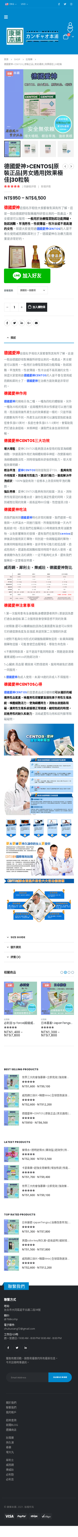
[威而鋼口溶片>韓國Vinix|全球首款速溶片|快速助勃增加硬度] (11, 1099)
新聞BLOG (12, 1425)
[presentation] (9, 104)
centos (65, 533)
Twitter (14, 323)
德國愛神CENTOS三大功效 (27, 440)
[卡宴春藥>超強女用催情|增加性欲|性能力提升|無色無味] (11, 1172)
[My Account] (70, 25)
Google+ (29, 323)
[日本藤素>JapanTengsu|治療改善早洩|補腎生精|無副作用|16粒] (11, 1227)
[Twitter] (65, 4)
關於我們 (11, 1402)
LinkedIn (22, 323)
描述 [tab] (13, 337)
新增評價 (46, 186)
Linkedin (25, 1347)
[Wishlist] (70, 30)
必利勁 (10, 1474)
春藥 (8, 1447)
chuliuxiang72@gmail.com (19, 1328)
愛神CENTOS (26, 470)
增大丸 (10, 1452)
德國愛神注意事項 (19, 605)
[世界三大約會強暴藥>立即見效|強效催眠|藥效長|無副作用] (11, 1082)
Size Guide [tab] (18, 937)
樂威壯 (10, 1469)
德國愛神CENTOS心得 (23, 684)
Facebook (7, 323)
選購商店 (11, 1429)
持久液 (10, 1442)
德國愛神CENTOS (48, 229)
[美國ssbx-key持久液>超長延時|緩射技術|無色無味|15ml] (11, 1245)
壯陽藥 (6, 1019)
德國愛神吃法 (15, 509)
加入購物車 (39, 307)
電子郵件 (36, 323)
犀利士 (10, 1460)
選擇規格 (30, 988)
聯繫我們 (11, 1407)
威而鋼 (10, 1465)
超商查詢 (11, 1420)
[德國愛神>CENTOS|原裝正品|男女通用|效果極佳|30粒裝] (11, 1118)
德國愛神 (32, 381)
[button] (62, 972)
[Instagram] (71, 4)
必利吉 (10, 1479)
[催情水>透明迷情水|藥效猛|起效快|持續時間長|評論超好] (11, 1154)
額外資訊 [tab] (16, 947)
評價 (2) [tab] (15, 957)
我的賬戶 (11, 1412)
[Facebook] (58, 4)
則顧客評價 (29, 186)
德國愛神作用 (15, 393)
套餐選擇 (8, 290)
